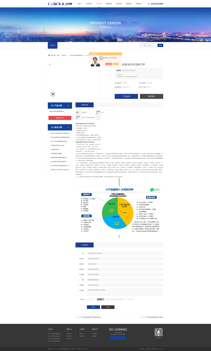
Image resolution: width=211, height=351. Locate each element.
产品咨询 (126, 96)
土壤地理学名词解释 (56, 153)
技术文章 (119, 4)
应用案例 (69, 336)
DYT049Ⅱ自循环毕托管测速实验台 (91, 317)
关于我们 (89, 4)
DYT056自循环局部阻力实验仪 (154, 317)
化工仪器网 (148, 349)
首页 (79, 4)
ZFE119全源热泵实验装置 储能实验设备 (54, 341)
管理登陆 (154, 349)
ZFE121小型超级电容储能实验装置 (54, 339)
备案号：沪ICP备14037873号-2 (79, 349)
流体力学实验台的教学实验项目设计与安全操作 (61, 133)
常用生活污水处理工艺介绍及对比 (60, 169)
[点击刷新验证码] (100, 299)
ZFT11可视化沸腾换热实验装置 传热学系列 (54, 334)
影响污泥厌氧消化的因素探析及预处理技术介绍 (61, 137)
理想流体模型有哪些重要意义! (59, 157)
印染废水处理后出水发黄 (57, 145)
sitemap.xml (160, 349)
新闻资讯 (109, 4)
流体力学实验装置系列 (76, 55)
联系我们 (139, 4)
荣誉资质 (81, 336)
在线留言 (129, 4)
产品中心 (99, 4)
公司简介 (81, 333)
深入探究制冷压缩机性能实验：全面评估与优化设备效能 (61, 165)
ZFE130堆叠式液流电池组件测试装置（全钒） (54, 336)
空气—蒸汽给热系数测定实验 (59, 141)
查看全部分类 (60, 118)
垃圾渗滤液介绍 (55, 149)
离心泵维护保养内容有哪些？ (59, 161)
